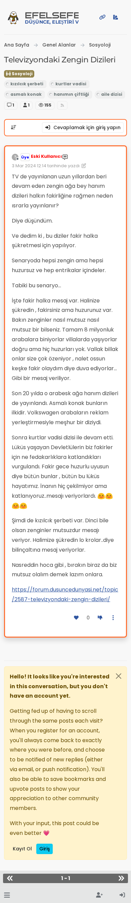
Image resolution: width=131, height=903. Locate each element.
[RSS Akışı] (62, 105)
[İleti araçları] (113, 618)
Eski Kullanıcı (46, 156)
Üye (25, 157)
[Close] (119, 676)
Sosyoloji (22, 74)
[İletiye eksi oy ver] (100, 618)
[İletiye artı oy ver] (77, 618)
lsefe (52, 17)
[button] (7, 895)
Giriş (44, 848)
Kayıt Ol (22, 848)
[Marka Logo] (13, 17)
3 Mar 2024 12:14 (29, 166)
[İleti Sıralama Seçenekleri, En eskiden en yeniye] (13, 127)
